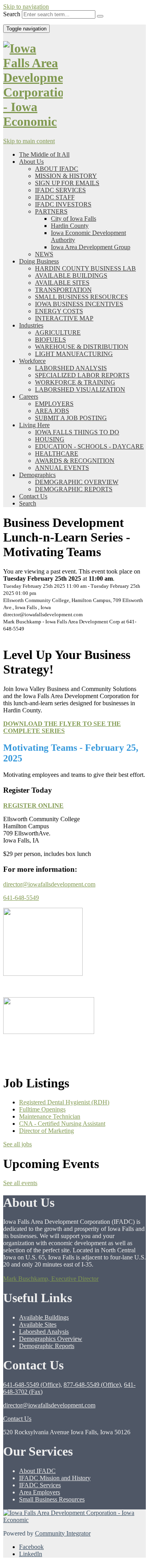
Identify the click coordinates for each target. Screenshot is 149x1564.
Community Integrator (63, 1533)
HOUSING (49, 439)
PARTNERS (51, 211)
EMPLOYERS (54, 403)
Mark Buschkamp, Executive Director (51, 1278)
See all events (20, 1183)
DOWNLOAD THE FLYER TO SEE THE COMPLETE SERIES (62, 727)
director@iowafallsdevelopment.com (49, 884)
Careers (28, 396)
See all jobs (17, 1144)
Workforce (32, 361)
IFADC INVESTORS (63, 204)
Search (11, 14)
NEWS (44, 254)
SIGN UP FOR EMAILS (67, 183)
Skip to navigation (26, 6)
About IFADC (37, 1470)
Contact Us (33, 496)
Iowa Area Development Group (90, 247)
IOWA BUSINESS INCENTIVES (79, 304)
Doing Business (39, 261)
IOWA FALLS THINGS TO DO (77, 432)
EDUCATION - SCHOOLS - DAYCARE (89, 446)
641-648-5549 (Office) (31, 1384)
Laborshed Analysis (44, 1331)
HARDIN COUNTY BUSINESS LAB (85, 268)
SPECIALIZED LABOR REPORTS (82, 375)
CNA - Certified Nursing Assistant (62, 1123)
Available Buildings (44, 1317)
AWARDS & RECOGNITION (74, 460)
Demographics (37, 474)
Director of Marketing (46, 1130)
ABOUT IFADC (56, 168)
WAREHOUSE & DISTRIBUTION (81, 346)
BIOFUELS (50, 339)
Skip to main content (29, 141)
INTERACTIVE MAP (64, 318)
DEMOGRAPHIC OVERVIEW (76, 482)
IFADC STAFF (55, 197)
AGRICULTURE (58, 332)
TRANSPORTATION (63, 289)
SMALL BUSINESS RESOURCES (81, 296)
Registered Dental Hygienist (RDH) (64, 1102)
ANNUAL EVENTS (62, 467)
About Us (31, 161)
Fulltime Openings (42, 1109)
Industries (31, 325)
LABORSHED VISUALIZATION (80, 389)
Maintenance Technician (49, 1116)
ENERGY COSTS (59, 311)
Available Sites (37, 1324)
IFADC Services (40, 1485)
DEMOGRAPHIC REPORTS (73, 489)
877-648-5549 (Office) (92, 1384)
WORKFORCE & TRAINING (75, 382)
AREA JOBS (52, 410)
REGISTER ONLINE (33, 805)
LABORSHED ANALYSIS (71, 368)
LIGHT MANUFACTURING (74, 353)
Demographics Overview (50, 1338)
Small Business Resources (52, 1499)
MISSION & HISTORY (66, 175)
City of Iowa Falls (73, 218)
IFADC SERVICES (60, 190)
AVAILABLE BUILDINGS (71, 275)
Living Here (34, 425)
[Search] (100, 16)
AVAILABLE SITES (62, 282)
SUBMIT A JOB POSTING (71, 418)
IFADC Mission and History (55, 1478)
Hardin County (70, 225)
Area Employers (39, 1492)
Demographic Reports (46, 1345)
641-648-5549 (21, 897)
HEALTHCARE (56, 453)
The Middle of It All (44, 154)
